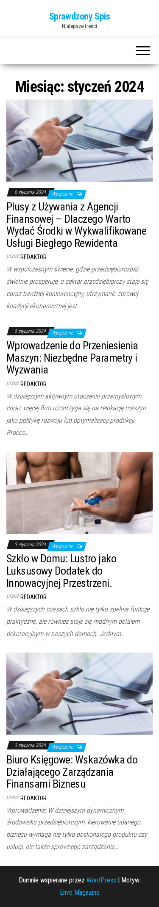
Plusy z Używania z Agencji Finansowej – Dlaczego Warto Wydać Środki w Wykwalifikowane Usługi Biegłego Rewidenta (76, 224)
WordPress (101, 880)
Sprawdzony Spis (79, 16)
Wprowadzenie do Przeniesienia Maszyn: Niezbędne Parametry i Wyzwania (72, 357)
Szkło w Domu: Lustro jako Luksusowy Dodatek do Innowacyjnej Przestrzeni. (61, 570)
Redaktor (33, 257)
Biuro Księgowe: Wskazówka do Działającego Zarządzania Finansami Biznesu (71, 771)
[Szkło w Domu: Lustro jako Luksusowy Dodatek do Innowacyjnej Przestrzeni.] (79, 492)
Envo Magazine (80, 892)
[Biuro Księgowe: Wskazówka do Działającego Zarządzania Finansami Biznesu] (79, 693)
